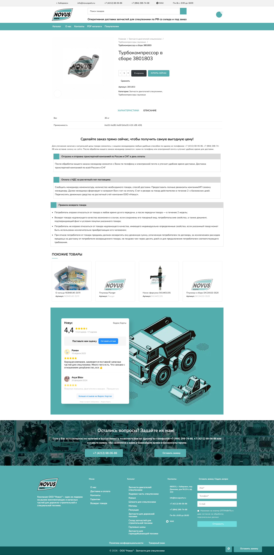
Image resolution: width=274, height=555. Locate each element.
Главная (122, 39)
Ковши (132, 497)
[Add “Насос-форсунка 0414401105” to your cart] (174, 268)
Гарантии (95, 499)
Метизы (133, 505)
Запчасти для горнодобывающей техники (143, 532)
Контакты (95, 495)
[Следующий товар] (182, 39)
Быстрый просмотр (87, 274)
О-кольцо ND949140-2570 (68, 292)
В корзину (139, 73)
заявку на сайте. (74, 149)
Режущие (134, 509)
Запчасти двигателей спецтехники (145, 39)
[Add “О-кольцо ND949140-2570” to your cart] (87, 268)
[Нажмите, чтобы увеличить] (57, 93)
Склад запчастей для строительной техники (140, 522)
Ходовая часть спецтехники (144, 493)
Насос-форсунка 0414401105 (157, 292)
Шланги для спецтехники (142, 501)
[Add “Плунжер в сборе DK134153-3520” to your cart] (217, 268)
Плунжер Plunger (107, 292)
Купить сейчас (159, 73)
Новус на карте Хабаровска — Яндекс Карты (95, 402)
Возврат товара (98, 503)
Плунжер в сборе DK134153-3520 (202, 292)
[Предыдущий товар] (177, 39)
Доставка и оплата (100, 491)
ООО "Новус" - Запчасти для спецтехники (142, 550)
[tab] (128, 110)
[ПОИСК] (183, 11)
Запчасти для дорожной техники (141, 515)
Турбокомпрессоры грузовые (132, 42)
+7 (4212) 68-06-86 (194, 146)
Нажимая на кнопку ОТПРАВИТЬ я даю (215, 514)
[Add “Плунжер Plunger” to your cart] (130, 268)
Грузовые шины (137, 527)
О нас (93, 487)
